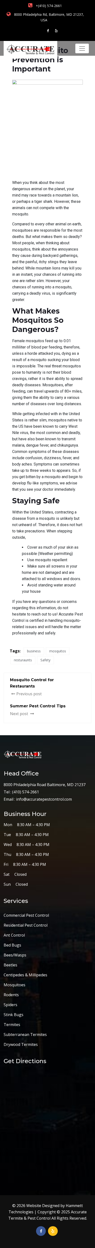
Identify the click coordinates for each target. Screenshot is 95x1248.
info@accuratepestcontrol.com (44, 799)
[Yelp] (56, 30)
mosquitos (57, 651)
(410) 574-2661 (25, 792)
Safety (45, 660)
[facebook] (48, 30)
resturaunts (23, 660)
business (34, 651)
